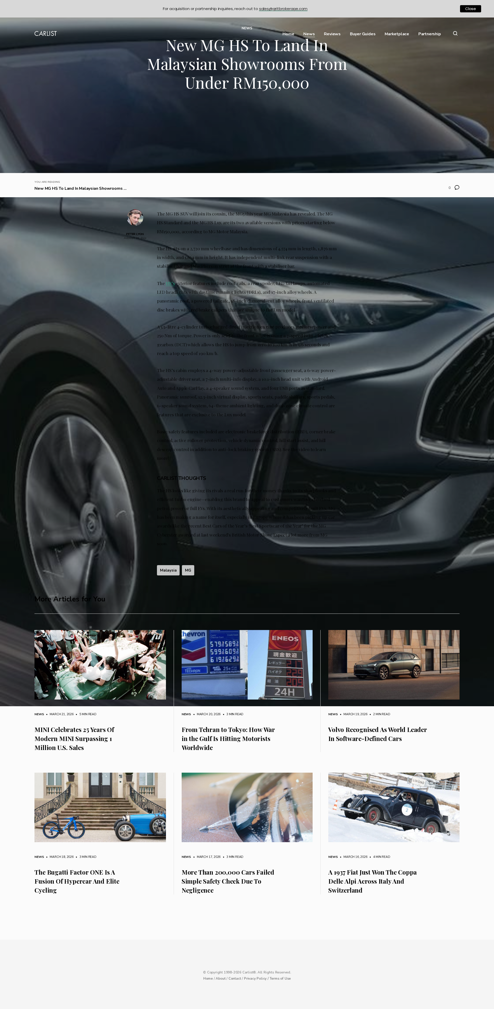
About (220, 978)
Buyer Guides (363, 34)
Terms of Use (280, 978)
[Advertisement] (247, 134)
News (309, 34)
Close (470, 8)
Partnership (429, 34)
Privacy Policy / (257, 978)
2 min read (379, 714)
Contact (234, 978)
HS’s (170, 283)
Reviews (332, 34)
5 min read (85, 714)
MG (188, 570)
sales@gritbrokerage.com (283, 8)
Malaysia (168, 570)
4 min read (379, 857)
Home (288, 34)
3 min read (232, 714)
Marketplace (397, 34)
